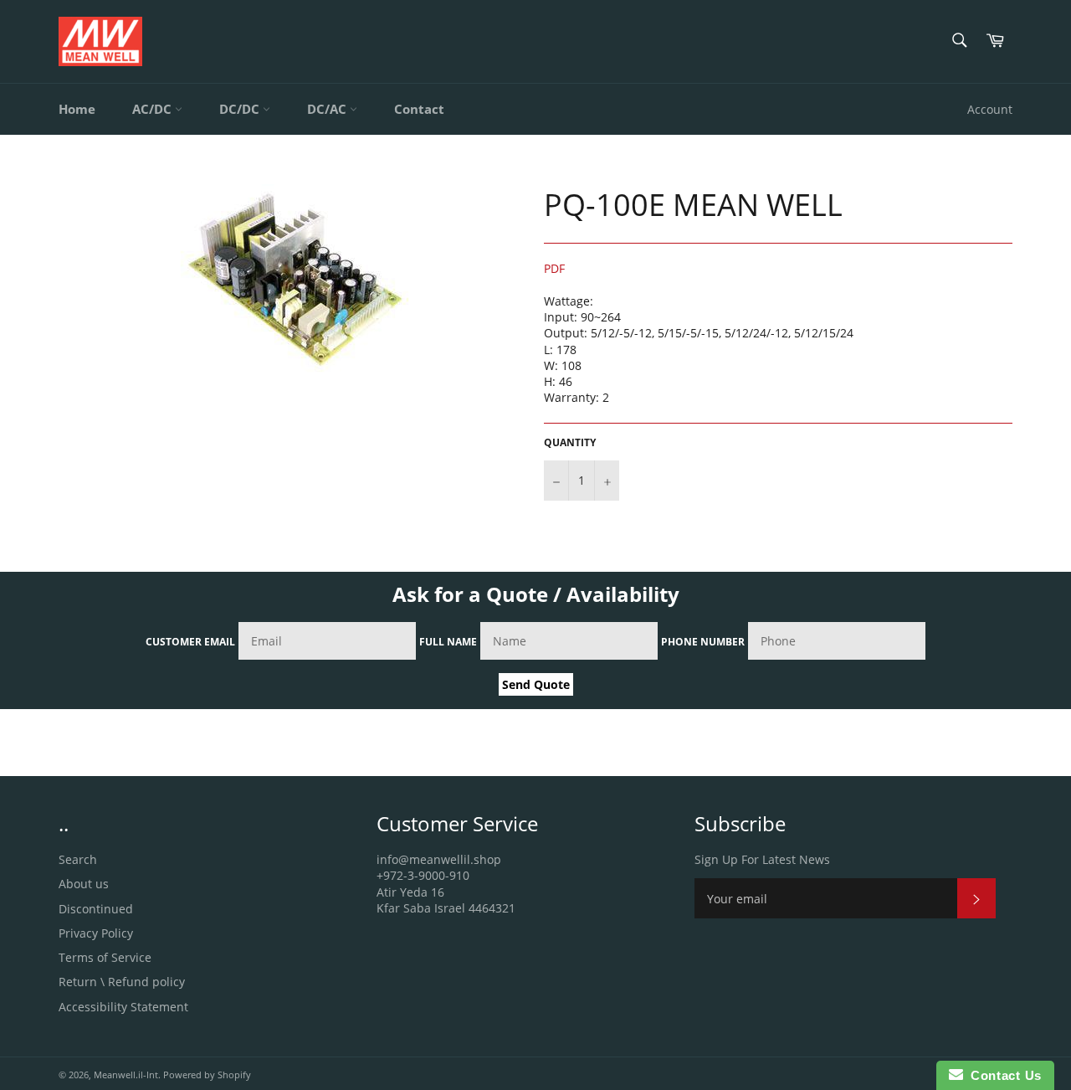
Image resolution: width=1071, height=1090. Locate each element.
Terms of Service (105, 957)
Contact (419, 108)
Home (77, 108)
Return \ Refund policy (122, 982)
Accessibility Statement (123, 1007)
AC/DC (153, 108)
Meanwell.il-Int (126, 1074)
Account (989, 109)
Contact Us (1002, 1075)
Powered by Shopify (207, 1074)
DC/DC (241, 108)
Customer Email (190, 642)
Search (78, 859)
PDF (554, 268)
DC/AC (328, 108)
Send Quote (536, 684)
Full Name (448, 642)
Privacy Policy (96, 933)
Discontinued (96, 909)
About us (84, 884)
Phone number (703, 642)
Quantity (570, 443)
